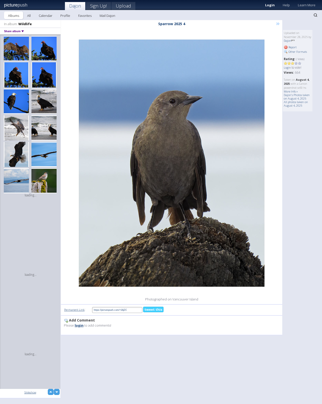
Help (286, 5)
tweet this (153, 309)
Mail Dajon (107, 15)
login (79, 325)
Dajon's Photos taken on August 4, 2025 (297, 96)
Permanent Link (74, 309)
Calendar (45, 15)
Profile (65, 15)
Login (270, 5)
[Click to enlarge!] (172, 163)
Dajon (75, 6)
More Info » (291, 91)
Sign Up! (98, 6)
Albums (13, 15)
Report (292, 47)
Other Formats (297, 52)
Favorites (85, 15)
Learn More (306, 5)
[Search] (315, 15)
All (29, 15)
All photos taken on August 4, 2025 (296, 103)
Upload (123, 6)
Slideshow (30, 392)
